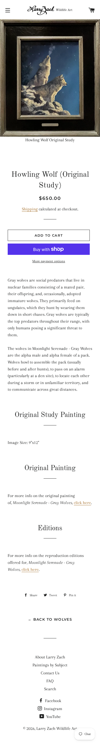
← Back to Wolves (50, 619)
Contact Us (50, 672)
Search (50, 688)
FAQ (50, 680)
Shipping (30, 209)
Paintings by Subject (50, 665)
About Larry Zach (50, 657)
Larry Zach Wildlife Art (56, 728)
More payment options (48, 261)
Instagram (52, 708)
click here (82, 502)
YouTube (53, 716)
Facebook (52, 700)
